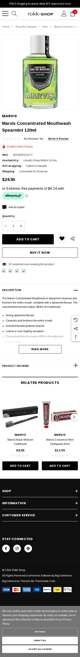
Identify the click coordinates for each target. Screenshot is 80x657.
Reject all (40, 640)
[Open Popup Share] (72, 238)
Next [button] (74, 417)
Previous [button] (6, 417)
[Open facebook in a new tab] (6, 548)
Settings (40, 632)
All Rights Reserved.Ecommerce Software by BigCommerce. (37, 575)
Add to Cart (20, 466)
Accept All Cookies (40, 649)
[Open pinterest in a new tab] (28, 548)
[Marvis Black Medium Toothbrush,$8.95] (20, 410)
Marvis (9, 116)
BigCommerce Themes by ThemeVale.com (28, 581)
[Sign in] (64, 13)
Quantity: (8, 216)
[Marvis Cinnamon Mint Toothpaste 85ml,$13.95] (60, 410)
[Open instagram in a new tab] (17, 548)
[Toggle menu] (5, 13)
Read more (39, 349)
